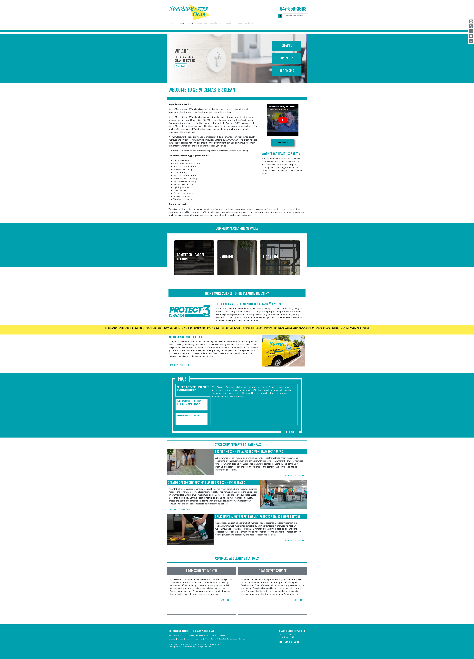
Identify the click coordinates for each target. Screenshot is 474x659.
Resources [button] (238, 23)
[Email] (471, 36)
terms (188, 639)
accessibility (198, 639)
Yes (364, 327)
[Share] (471, 41)
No (367, 327)
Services (287, 46)
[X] (471, 26)
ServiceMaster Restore (236, 639)
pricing (181, 23)
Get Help (180, 65)
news (212, 635)
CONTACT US (221, 635)
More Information (180, 365)
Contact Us (287, 58)
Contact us (249, 23)
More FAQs (290, 432)
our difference (215, 23)
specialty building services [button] (196, 23)
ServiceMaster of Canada (215, 639)
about (201, 635)
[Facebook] (471, 21)
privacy (181, 639)
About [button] (228, 23)
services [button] (172, 23)
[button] (194, 256)
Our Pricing (286, 71)
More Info (225, 600)
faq (207, 635)
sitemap (172, 639)
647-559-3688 (293, 9)
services (172, 635)
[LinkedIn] (471, 31)
